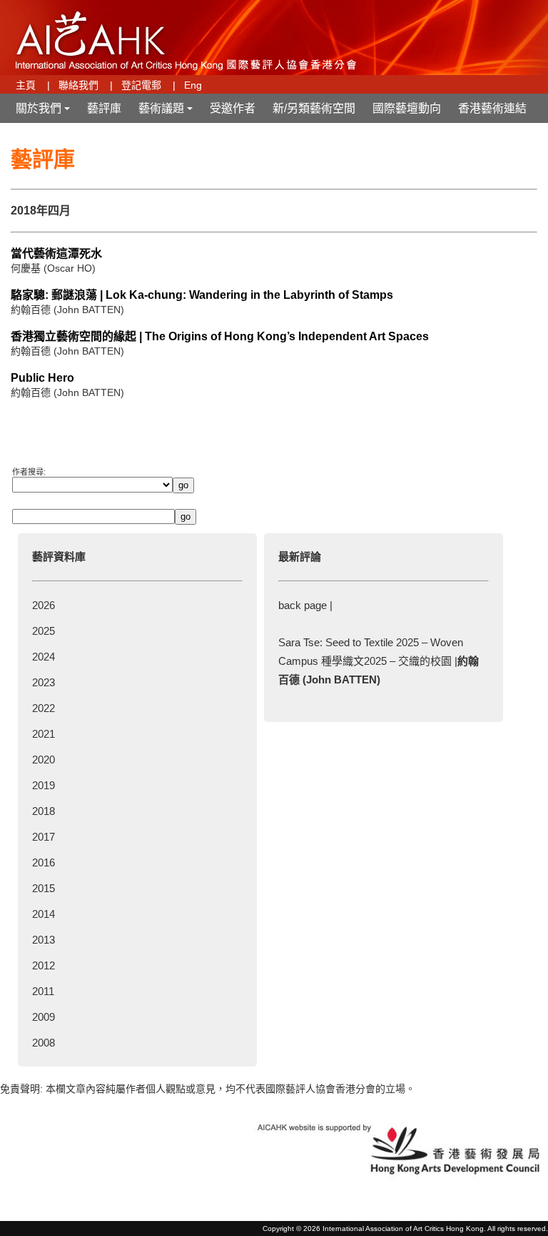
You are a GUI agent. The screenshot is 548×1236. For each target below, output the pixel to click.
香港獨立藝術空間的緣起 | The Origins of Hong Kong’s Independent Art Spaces (220, 336)
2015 (43, 888)
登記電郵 (141, 85)
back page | (305, 605)
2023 (43, 682)
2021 (43, 734)
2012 (43, 965)
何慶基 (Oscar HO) (53, 268)
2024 (43, 657)
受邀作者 (232, 108)
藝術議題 (167, 112)
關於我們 (44, 112)
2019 (43, 785)
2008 (43, 1043)
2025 (43, 631)
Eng (193, 85)
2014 (43, 914)
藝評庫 (104, 108)
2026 (43, 605)
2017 (43, 837)
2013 (43, 940)
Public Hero (42, 378)
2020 (43, 759)
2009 (43, 1017)
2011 (43, 991)
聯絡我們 (78, 85)
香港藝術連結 (492, 108)
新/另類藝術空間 (314, 108)
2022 (43, 708)
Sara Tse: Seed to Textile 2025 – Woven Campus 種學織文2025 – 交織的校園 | (378, 661)
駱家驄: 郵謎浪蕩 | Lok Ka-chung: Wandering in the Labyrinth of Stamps (202, 295)
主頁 (26, 85)
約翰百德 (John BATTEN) (67, 309)
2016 (43, 862)
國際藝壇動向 (406, 108)
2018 (43, 811)
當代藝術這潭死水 (56, 253)
